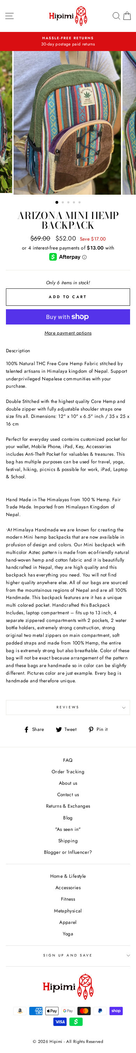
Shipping (68, 840)
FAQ (68, 760)
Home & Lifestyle (68, 876)
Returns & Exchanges (68, 805)
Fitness (68, 898)
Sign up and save (68, 955)
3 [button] (69, 203)
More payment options (68, 332)
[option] (68, 41)
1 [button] (57, 202)
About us (68, 783)
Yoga (68, 933)
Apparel (67, 922)
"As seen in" (68, 829)
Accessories (68, 887)
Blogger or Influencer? (68, 852)
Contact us (68, 794)
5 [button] (80, 203)
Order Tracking (68, 771)
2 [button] (63, 203)
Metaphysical (68, 910)
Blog (68, 817)
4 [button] (74, 203)
